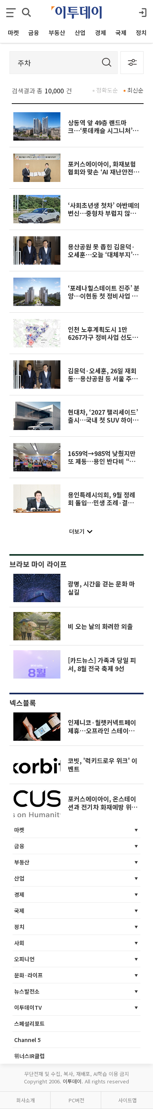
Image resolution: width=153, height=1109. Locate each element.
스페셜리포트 (29, 1023)
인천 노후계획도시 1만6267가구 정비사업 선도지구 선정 (103, 337)
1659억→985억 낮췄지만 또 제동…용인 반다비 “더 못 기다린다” (102, 461)
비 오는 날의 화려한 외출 (100, 626)
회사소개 (25, 1100)
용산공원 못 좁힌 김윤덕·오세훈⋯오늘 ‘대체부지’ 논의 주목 (101, 254)
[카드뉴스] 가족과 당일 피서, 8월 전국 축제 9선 (102, 664)
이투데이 (72, 1081)
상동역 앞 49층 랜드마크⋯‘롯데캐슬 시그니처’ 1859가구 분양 (100, 130)
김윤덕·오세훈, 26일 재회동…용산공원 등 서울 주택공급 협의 (103, 378)
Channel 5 (27, 1040)
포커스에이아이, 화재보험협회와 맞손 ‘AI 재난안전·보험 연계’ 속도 (102, 172)
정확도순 (107, 90)
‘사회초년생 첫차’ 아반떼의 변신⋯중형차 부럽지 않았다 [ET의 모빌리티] (104, 213)
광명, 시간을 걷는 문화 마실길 (101, 587)
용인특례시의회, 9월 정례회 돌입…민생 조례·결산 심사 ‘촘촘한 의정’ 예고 (101, 503)
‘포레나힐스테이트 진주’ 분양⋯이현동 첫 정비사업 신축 (104, 296)
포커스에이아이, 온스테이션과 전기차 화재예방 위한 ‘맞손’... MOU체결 (102, 807)
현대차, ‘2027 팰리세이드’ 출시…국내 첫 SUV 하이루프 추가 (103, 420)
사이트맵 (127, 1100)
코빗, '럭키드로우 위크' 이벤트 (102, 764)
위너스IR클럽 (29, 1056)
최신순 (135, 90)
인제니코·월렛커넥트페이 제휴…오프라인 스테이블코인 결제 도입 (102, 730)
